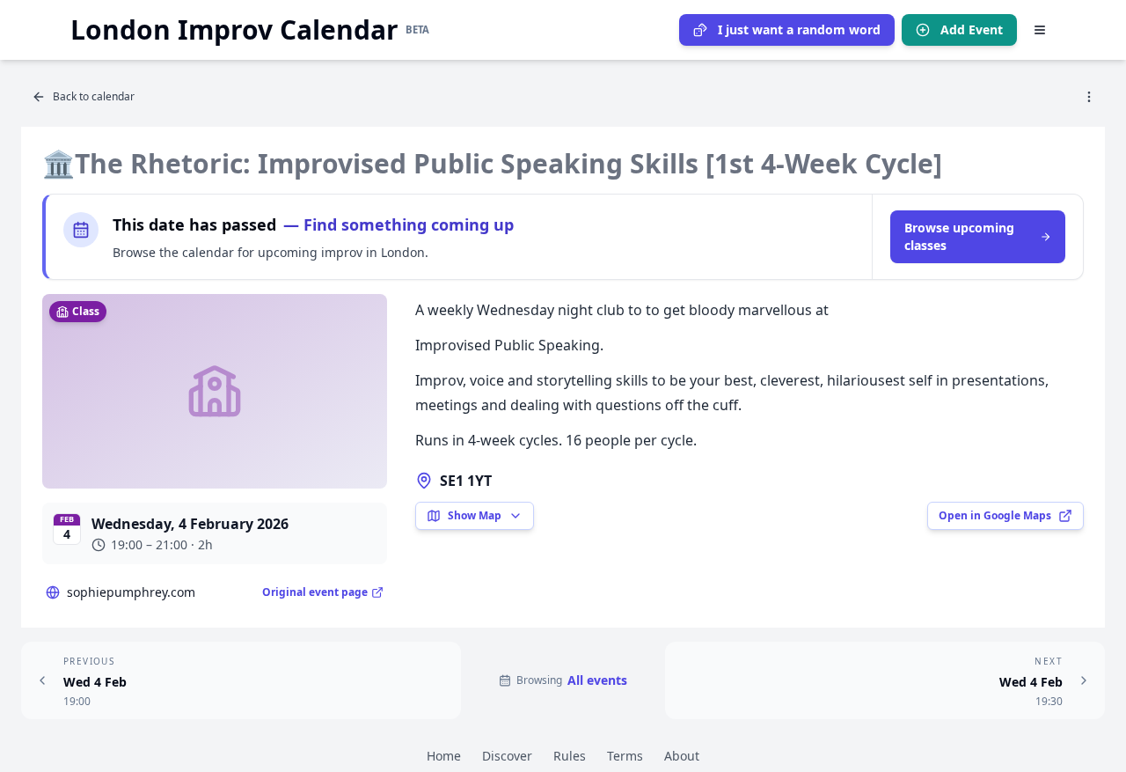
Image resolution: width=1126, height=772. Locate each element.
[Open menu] (1040, 30)
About (681, 755)
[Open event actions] (1089, 97)
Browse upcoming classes (959, 236)
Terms (625, 755)
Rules (569, 755)
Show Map (474, 515)
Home (444, 755)
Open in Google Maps (995, 515)
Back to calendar (94, 96)
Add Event (971, 29)
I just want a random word (799, 29)
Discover (507, 755)
